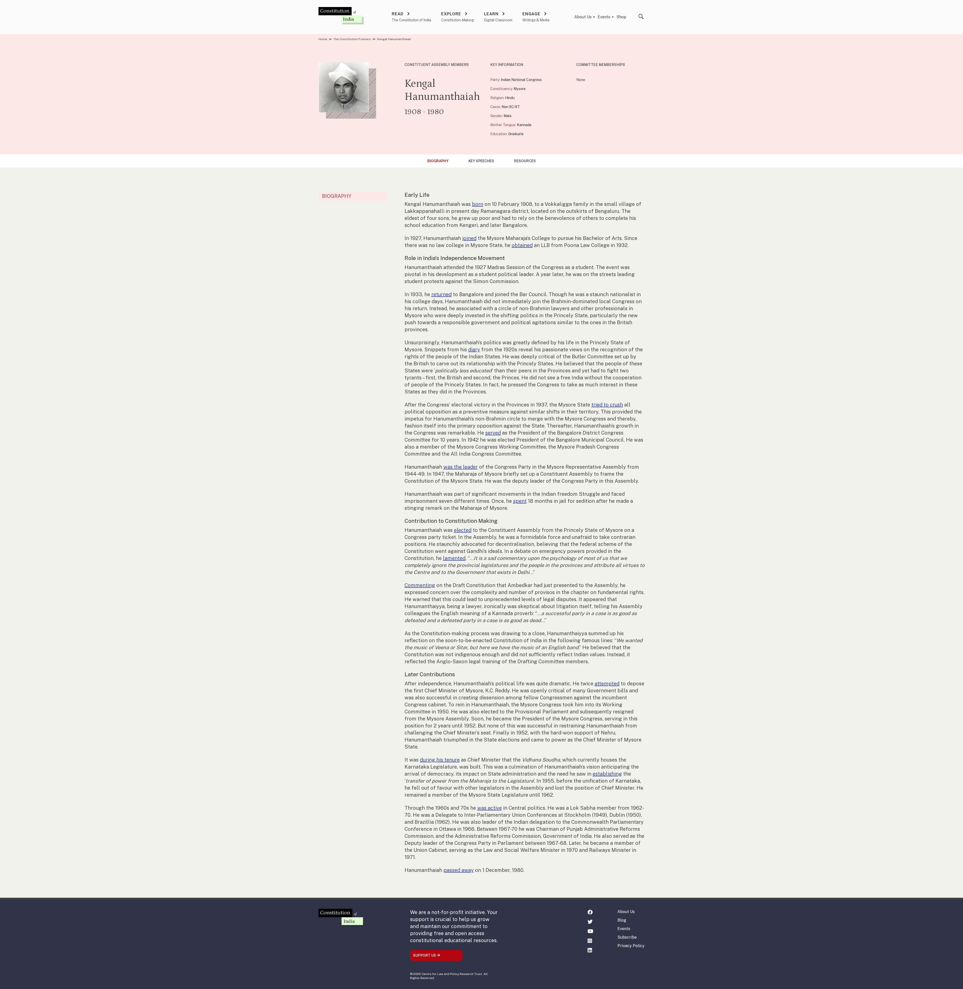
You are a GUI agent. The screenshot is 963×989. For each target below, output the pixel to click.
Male (508, 116)
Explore (451, 14)
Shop (621, 17)
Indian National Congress (521, 80)
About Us (583, 17)
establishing (607, 774)
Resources (525, 161)
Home (322, 39)
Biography (437, 161)
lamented (454, 558)
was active (489, 808)
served (493, 433)
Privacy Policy (631, 945)
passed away (458, 870)
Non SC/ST (511, 107)
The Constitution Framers (352, 39)
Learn (491, 14)
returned (441, 294)
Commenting (420, 585)
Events (604, 17)
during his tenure (440, 760)
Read (398, 14)
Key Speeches (481, 161)
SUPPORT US (425, 955)
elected (462, 530)
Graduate (516, 134)
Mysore (520, 89)
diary (474, 350)
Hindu (510, 98)
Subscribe (627, 937)
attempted (607, 684)
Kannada (524, 125)
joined (469, 238)
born (477, 204)
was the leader (460, 467)
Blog (621, 920)
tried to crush (607, 405)
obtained (522, 245)
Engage (531, 14)
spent (520, 501)
